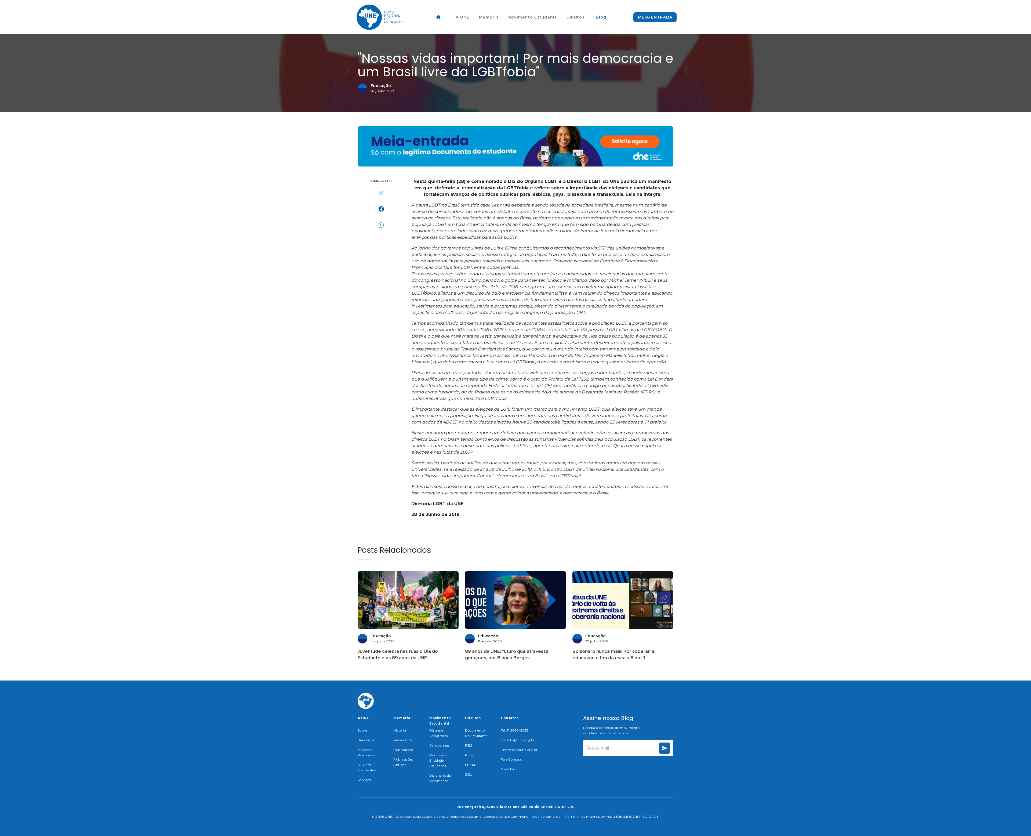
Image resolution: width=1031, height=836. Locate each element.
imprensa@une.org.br (519, 750)
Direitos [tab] (576, 17)
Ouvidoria (509, 769)
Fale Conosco (511, 759)
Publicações (403, 750)
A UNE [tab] (462, 17)
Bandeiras (366, 740)
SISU (469, 774)
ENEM (470, 765)
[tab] (438, 17)
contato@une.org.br (518, 740)
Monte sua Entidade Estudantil (437, 760)
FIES (468, 745)
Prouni (470, 755)
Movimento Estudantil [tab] (532, 17)
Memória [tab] (489, 17)
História (399, 730)
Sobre (362, 730)
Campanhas (439, 745)
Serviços (364, 780)
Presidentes (402, 740)
